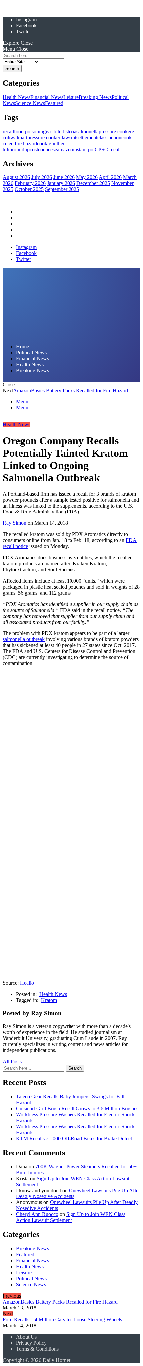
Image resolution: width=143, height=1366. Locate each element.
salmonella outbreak (24, 639)
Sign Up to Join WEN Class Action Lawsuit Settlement (70, 1217)
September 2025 (62, 189)
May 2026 (87, 177)
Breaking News (95, 97)
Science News (30, 103)
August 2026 (16, 177)
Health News (16, 97)
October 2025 (29, 189)
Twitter (23, 31)
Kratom (49, 1000)
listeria (69, 131)
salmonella (87, 131)
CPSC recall (108, 149)
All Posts (12, 1061)
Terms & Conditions (37, 1349)
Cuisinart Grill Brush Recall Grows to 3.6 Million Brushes (77, 1108)
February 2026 (30, 183)
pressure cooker (115, 131)
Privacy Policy (31, 1343)
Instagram (26, 19)
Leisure (71, 97)
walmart (18, 137)
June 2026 (64, 177)
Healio (27, 983)
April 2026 (110, 177)
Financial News (46, 97)
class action (109, 137)
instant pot (84, 149)
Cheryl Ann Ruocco (37, 1214)
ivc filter (54, 131)
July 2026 (41, 177)
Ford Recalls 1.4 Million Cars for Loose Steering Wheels (62, 1319)
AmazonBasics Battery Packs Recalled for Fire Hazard (70, 390)
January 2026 (61, 183)
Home (22, 212)
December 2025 (93, 183)
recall (8, 131)
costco (36, 149)
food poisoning (30, 131)
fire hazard (26, 143)
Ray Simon (15, 523)
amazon (65, 149)
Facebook (26, 25)
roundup (21, 149)
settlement (86, 137)
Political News (31, 218)
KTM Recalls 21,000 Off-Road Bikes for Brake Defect (74, 1138)
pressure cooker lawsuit (51, 137)
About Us (26, 1337)
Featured (54, 103)
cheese (50, 149)
